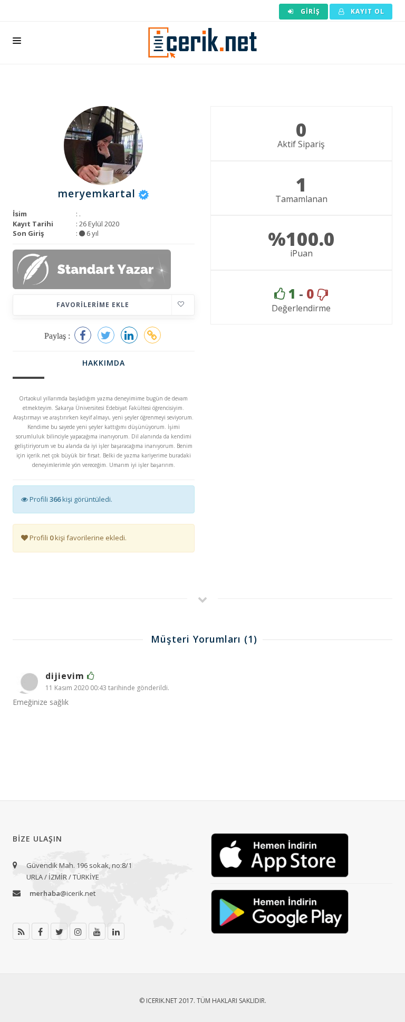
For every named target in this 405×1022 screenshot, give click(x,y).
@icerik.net (62, 893)
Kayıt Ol (366, 11)
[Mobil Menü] (17, 43)
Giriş (309, 11)
